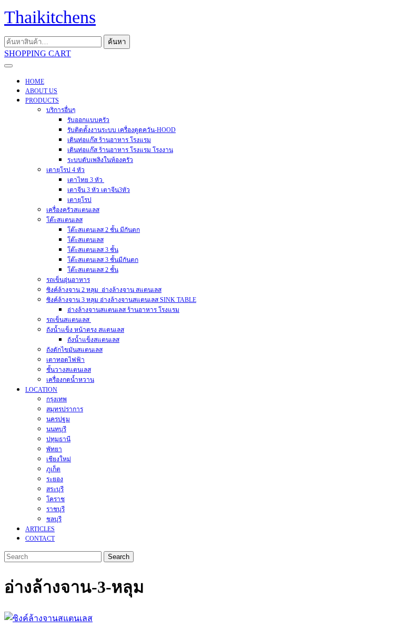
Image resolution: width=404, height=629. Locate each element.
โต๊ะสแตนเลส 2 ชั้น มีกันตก (103, 230)
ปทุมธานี (58, 439)
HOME (34, 81)
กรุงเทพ (56, 399)
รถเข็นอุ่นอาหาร (68, 279)
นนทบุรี (56, 429)
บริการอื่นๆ (60, 110)
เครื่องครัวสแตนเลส (72, 210)
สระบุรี (55, 489)
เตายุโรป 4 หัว (65, 170)
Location (41, 389)
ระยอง (54, 479)
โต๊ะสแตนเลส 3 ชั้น (92, 249)
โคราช (55, 499)
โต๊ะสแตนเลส (64, 220)
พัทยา (54, 449)
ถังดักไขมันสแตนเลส (74, 349)
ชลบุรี (54, 519)
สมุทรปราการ (64, 409)
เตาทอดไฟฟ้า (65, 359)
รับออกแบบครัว (88, 120)
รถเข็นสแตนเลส (68, 319)
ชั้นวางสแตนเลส (68, 369)
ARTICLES (40, 529)
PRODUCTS (42, 100)
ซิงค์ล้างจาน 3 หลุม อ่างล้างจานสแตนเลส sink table (121, 299)
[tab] (8, 65)
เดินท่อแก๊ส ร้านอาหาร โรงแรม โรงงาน (120, 150)
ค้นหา (117, 42)
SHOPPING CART (37, 53)
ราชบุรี (55, 509)
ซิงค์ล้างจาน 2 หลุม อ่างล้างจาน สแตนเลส (103, 289)
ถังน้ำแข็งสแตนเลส (93, 339)
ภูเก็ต (53, 469)
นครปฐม (58, 419)
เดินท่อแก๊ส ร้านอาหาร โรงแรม (109, 140)
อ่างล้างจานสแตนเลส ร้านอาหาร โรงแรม (123, 309)
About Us (41, 91)
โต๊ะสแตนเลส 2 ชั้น (92, 269)
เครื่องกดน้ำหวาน (70, 379)
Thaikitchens (50, 17)
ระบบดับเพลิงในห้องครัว (100, 160)
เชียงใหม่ (58, 459)
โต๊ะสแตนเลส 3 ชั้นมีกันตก (102, 259)
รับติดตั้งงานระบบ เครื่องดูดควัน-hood (121, 130)
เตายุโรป (79, 200)
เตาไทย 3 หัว (85, 180)
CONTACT (40, 538)
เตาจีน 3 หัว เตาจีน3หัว (98, 190)
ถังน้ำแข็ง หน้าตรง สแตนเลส (85, 329)
